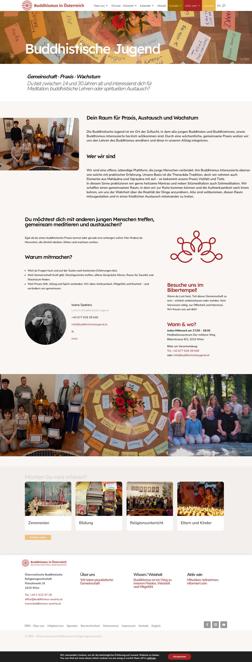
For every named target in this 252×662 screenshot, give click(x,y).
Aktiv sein (191, 6)
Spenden (208, 6)
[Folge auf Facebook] (207, 624)
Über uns (99, 6)
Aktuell (161, 6)
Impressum (129, 626)
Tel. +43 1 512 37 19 (38, 595)
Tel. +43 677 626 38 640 (183, 351)
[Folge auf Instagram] (215, 624)
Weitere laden (37, 537)
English (156, 626)
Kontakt (173, 6)
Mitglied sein (55, 626)
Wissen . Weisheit (122, 6)
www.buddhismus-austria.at (43, 603)
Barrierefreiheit (90, 626)
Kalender (145, 6)
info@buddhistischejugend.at (191, 355)
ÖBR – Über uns (34, 626)
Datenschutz (111, 626)
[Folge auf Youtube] (223, 624)
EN (219, 6)
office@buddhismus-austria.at (43, 599)
